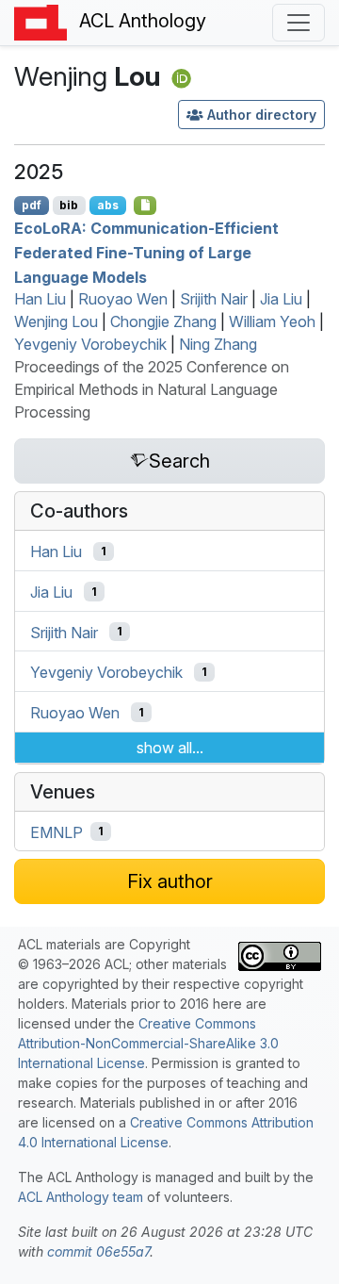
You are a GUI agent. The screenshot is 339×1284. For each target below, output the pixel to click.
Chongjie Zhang (163, 321)
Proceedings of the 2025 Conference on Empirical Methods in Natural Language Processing (151, 389)
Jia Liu (281, 298)
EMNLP (56, 831)
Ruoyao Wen (123, 298)
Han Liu (40, 298)
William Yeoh (272, 321)
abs (108, 205)
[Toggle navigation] (298, 22)
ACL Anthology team (80, 1197)
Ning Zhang (218, 344)
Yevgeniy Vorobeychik (90, 344)
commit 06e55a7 (98, 1251)
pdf (31, 205)
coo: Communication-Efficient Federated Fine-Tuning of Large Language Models (146, 252)
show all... (170, 747)
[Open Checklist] (145, 205)
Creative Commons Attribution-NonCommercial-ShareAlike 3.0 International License (148, 1043)
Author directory (261, 115)
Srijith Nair (214, 298)
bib (68, 205)
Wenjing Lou (56, 321)
